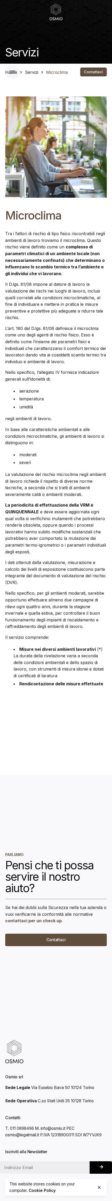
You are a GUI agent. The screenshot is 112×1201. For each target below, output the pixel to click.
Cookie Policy (42, 1190)
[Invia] (101, 1167)
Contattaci (93, 72)
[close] (99, 1187)
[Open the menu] (13, 72)
